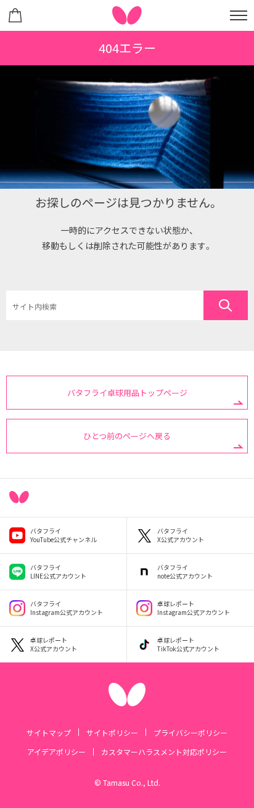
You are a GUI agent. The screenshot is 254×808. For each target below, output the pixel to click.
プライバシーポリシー (190, 732)
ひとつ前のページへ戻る (127, 436)
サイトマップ (49, 732)
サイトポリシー (112, 732)
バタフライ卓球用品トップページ (127, 392)
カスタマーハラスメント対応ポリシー (164, 751)
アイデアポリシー (56, 751)
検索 (225, 305)
